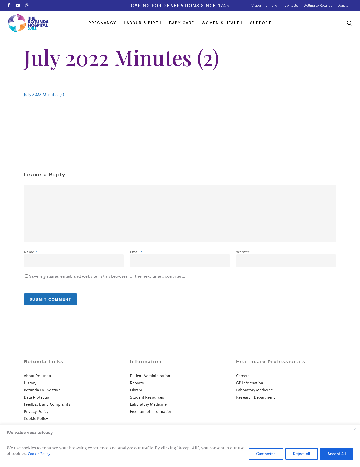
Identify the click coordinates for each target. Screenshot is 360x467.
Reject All (301, 453)
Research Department (255, 397)
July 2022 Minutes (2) (44, 94)
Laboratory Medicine (148, 404)
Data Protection (38, 397)
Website (243, 252)
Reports (137, 382)
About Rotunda (37, 375)
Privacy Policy (36, 411)
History (30, 382)
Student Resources (147, 397)
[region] (180, 445)
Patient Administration (150, 375)
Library (136, 390)
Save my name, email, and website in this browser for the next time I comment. (107, 276)
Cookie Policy (39, 453)
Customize (266, 453)
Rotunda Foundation (42, 390)
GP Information (249, 382)
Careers (243, 375)
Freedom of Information (151, 411)
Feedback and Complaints (47, 404)
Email (136, 252)
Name (30, 252)
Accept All (337, 453)
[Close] (354, 429)
